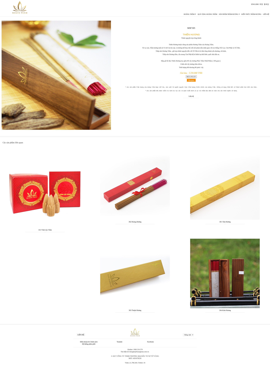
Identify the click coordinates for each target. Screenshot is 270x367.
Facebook (150, 342)
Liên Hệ (266, 14)
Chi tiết (45, 171)
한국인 (266, 4)
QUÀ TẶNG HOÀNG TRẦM (207, 14)
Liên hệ (191, 96)
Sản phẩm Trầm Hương (228, 14)
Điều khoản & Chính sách (88, 342)
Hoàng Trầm (189, 14)
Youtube (119, 342)
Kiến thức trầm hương (251, 14)
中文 (261, 4)
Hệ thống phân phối (88, 344)
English (255, 4)
